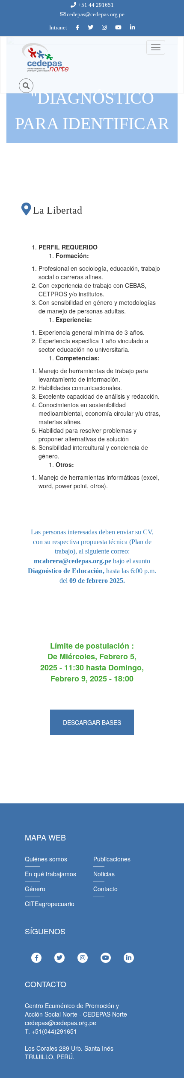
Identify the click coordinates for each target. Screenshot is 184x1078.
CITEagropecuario (49, 903)
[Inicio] (44, 57)
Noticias (104, 873)
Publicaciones (112, 859)
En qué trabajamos (50, 873)
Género (35, 888)
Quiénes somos (46, 859)
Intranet (58, 27)
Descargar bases (92, 722)
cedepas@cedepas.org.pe (95, 14)
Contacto (105, 888)
